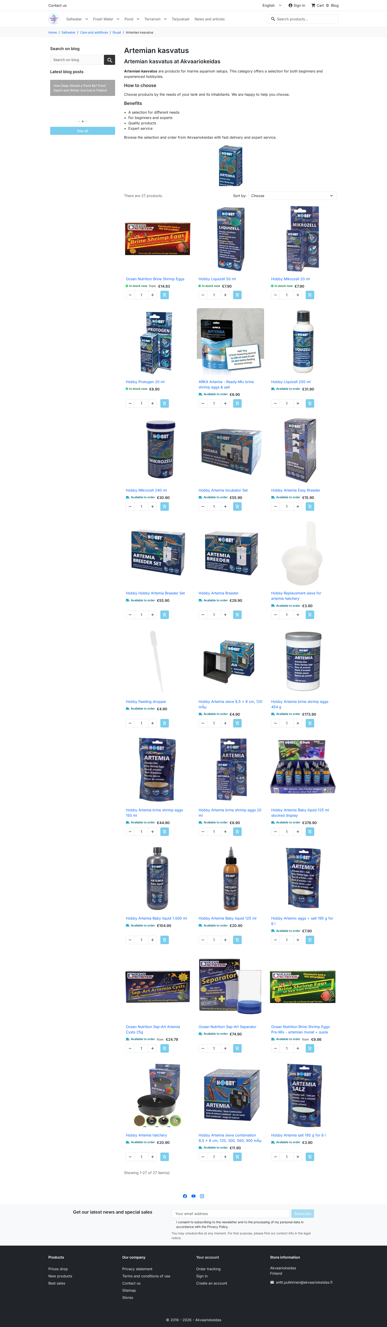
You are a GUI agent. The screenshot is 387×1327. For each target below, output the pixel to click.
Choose (257, 195)
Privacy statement (137, 1269)
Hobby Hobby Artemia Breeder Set (155, 593)
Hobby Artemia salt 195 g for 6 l (298, 1135)
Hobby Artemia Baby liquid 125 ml (227, 918)
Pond (129, 19)
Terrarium (152, 19)
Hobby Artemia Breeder (219, 593)
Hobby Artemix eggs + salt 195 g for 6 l (302, 921)
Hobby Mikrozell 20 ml (290, 279)
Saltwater (74, 19)
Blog (335, 5)
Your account (207, 1257)
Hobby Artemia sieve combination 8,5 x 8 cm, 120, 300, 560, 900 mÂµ (230, 1138)
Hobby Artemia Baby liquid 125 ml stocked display (300, 813)
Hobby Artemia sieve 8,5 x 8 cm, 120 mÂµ (230, 704)
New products (60, 1276)
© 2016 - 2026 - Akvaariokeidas (193, 1320)
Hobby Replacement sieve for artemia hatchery (296, 596)
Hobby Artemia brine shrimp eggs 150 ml (154, 813)
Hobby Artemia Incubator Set (223, 490)
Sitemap (129, 1290)
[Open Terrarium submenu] (165, 19)
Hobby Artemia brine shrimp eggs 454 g (299, 704)
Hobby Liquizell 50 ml (217, 279)
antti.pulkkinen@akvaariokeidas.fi (304, 1282)
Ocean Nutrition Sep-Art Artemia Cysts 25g (153, 1029)
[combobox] (303, 19)
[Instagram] (202, 1196)
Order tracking (208, 1269)
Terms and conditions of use (146, 1276)
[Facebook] (185, 1196)
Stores (127, 1297)
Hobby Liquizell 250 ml (291, 381)
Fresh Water (103, 19)
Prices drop (58, 1269)
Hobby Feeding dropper (146, 701)
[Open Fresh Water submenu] (118, 19)
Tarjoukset (180, 19)
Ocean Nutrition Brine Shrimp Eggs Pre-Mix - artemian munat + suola (300, 1029)
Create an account (211, 1283)
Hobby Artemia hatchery (146, 1135)
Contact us (57, 5)
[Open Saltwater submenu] (87, 19)
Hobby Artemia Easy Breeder (295, 490)
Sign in (202, 1276)
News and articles (210, 19)
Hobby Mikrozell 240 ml (146, 490)
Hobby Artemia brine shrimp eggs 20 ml (230, 813)
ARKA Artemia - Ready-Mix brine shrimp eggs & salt (226, 384)
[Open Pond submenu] (138, 19)
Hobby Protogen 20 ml (145, 381)
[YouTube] (193, 1196)
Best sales (56, 1283)
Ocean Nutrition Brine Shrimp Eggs (155, 279)
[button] (75, 121)
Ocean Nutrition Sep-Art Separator (227, 1026)
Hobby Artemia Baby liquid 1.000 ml (156, 918)
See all (82, 131)
